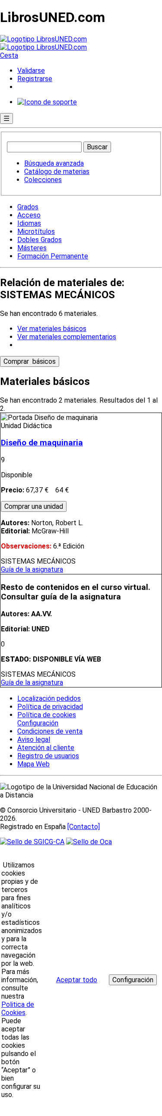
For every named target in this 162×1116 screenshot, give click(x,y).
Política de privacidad (50, 707)
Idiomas (29, 223)
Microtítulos (36, 231)
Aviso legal (33, 739)
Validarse (31, 70)
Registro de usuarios (48, 756)
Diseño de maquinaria (42, 443)
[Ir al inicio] (43, 43)
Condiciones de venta (50, 731)
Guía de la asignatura (32, 569)
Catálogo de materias (56, 171)
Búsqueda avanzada (54, 163)
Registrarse (34, 79)
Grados (27, 207)
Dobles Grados (39, 240)
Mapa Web (33, 764)
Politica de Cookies (17, 1008)
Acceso (29, 215)
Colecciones (43, 180)
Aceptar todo (76, 980)
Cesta (9, 55)
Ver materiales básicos (51, 329)
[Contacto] (83, 827)
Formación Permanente (52, 256)
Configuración (37, 723)
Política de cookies (46, 715)
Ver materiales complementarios (66, 337)
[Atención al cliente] (47, 102)
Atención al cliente (45, 748)
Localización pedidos (49, 698)
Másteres (32, 248)
